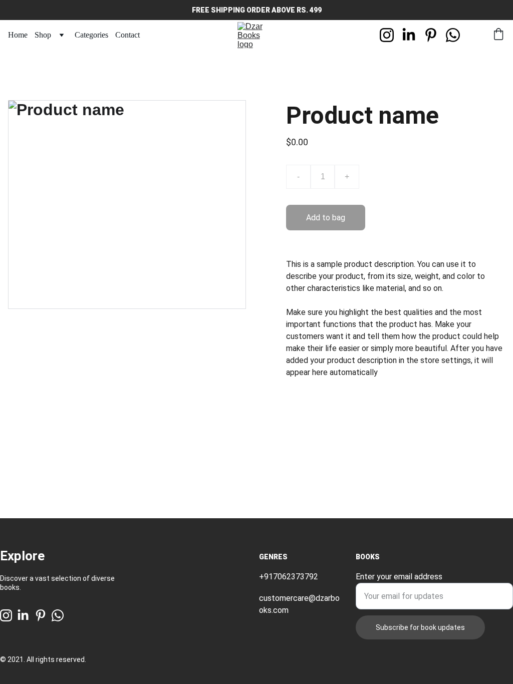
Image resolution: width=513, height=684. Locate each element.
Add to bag (325, 217)
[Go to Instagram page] (391, 35)
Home (18, 35)
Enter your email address (399, 576)
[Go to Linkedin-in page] (413, 35)
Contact (127, 35)
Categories (91, 35)
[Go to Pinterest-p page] (435, 35)
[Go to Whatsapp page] (453, 35)
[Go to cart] (498, 35)
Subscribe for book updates (420, 627)
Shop (43, 35)
